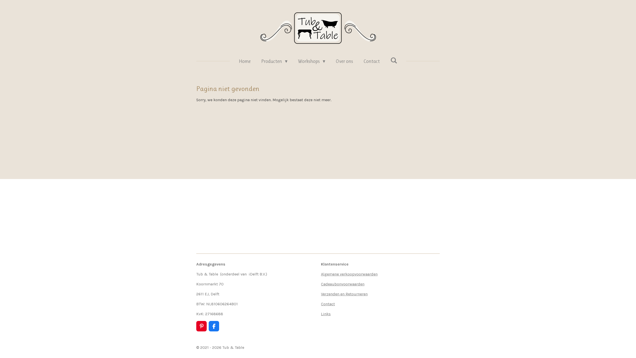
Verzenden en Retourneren (344, 294)
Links (326, 314)
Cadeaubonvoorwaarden (342, 284)
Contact (328, 304)
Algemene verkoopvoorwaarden (349, 274)
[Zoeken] (393, 60)
